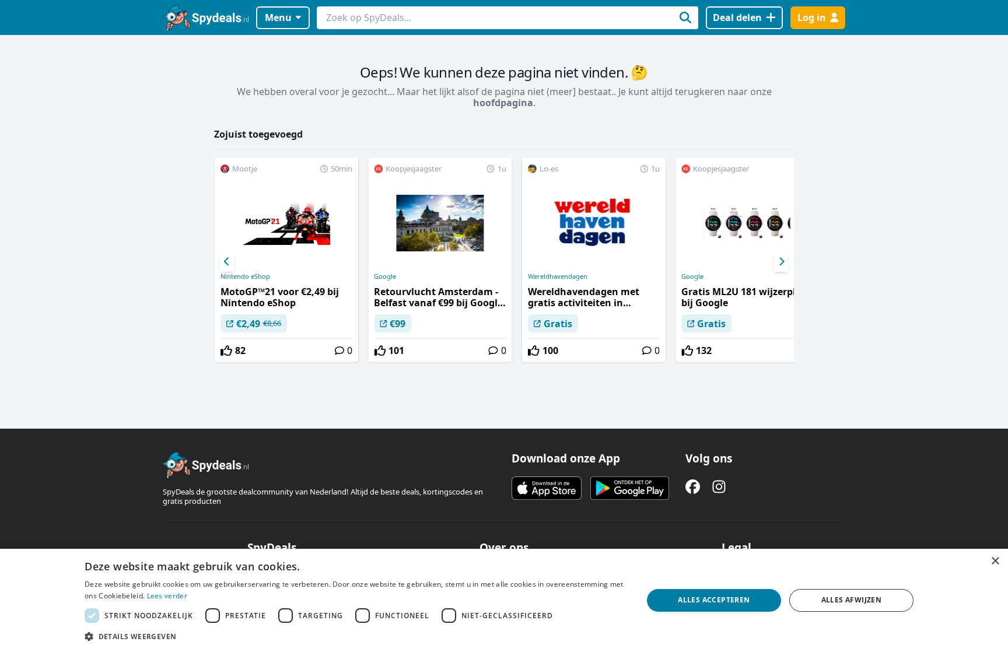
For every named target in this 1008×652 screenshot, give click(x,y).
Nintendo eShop (245, 276)
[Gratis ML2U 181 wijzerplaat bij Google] (747, 260)
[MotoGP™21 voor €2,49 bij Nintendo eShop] (286, 260)
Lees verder (167, 596)
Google (385, 276)
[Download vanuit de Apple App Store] (547, 488)
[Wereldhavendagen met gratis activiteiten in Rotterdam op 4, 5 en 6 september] (594, 260)
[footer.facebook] (692, 486)
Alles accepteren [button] (714, 600)
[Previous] (227, 262)
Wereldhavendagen (557, 276)
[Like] (226, 350)
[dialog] (504, 600)
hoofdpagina (503, 102)
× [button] (995, 561)
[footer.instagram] (719, 486)
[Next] (781, 262)
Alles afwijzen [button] (851, 600)
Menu (278, 17)
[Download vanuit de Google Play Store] (629, 488)
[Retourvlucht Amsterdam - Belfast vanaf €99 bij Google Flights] (440, 260)
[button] (355, 636)
